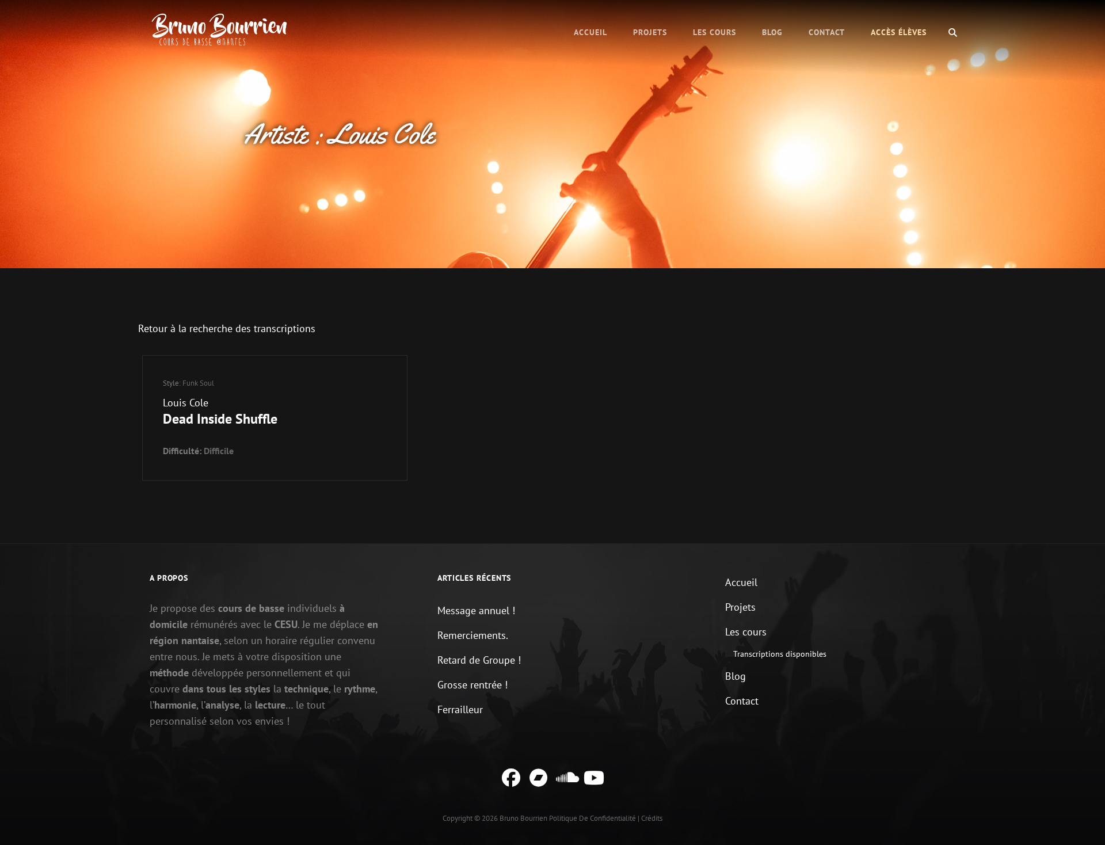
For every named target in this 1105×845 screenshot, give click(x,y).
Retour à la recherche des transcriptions (226, 328)
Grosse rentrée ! (472, 684)
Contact (827, 32)
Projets (650, 32)
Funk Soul (198, 383)
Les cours (714, 32)
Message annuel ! (476, 610)
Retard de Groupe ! (479, 660)
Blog (772, 32)
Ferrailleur (460, 709)
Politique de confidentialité (592, 818)
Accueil (590, 32)
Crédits (651, 818)
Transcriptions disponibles (779, 654)
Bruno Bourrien (523, 818)
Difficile (219, 450)
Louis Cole (185, 402)
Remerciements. (472, 635)
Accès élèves (899, 32)
